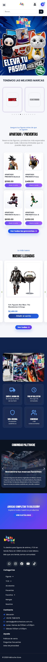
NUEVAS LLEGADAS (23, 256)
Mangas (9, 599)
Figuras (8, 576)
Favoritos (9, 595)
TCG (7, 581)
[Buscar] (41, 12)
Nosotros (9, 604)
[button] (4, 5)
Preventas (10, 590)
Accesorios (10, 586)
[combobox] (20, 12)
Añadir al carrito (13, 185)
